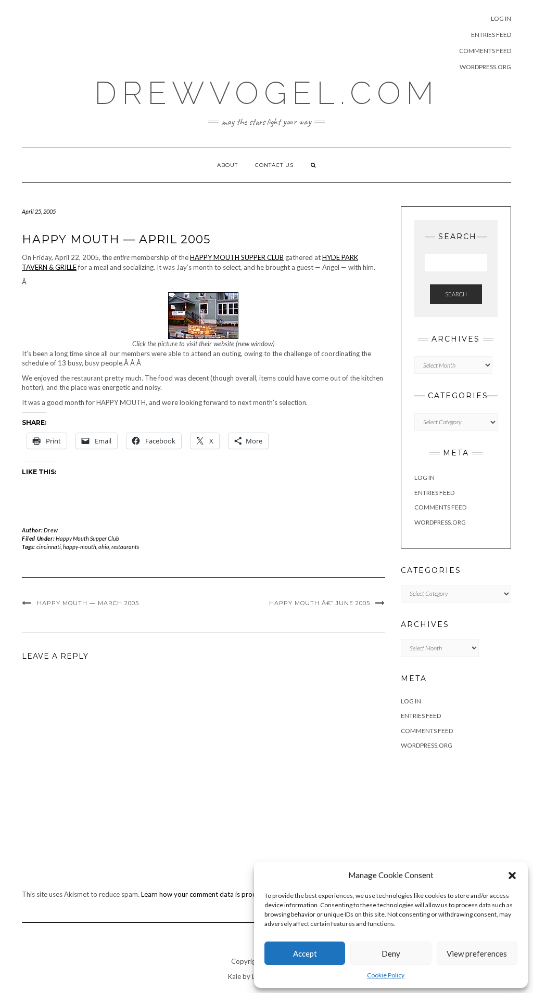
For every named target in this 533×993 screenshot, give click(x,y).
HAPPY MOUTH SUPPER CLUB (237, 257)
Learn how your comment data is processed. (208, 894)
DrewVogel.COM (266, 93)
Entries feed (491, 34)
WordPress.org (485, 67)
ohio (103, 546)
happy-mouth (79, 546)
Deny (391, 953)
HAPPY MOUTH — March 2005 (88, 603)
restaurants (125, 546)
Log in (501, 18)
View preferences (477, 953)
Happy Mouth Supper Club (87, 538)
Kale (234, 976)
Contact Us (274, 165)
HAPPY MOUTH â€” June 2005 (319, 603)
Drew (51, 530)
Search (456, 294)
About (227, 165)
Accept (305, 953)
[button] (512, 875)
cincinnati (48, 546)
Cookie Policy (385, 975)
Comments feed (485, 51)
